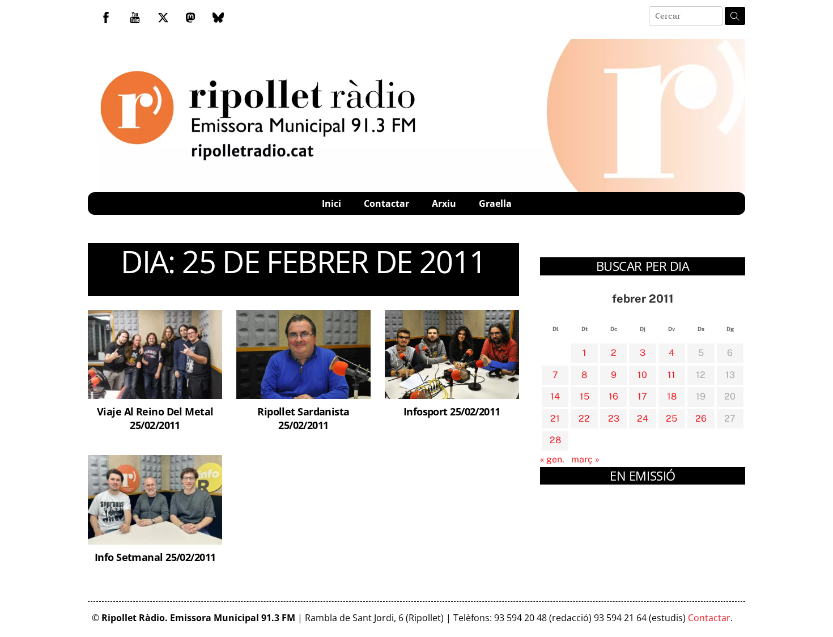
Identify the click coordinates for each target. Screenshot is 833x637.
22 (584, 418)
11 (671, 375)
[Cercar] (735, 16)
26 (701, 418)
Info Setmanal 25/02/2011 (155, 557)
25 (671, 418)
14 (555, 396)
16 (613, 396)
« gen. (552, 459)
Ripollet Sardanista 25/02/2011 (303, 418)
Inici (331, 203)
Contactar (386, 203)
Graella (495, 203)
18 (672, 396)
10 (642, 375)
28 (555, 440)
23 (613, 418)
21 (555, 418)
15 (584, 396)
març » (585, 459)
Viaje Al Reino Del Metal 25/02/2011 (155, 418)
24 (642, 418)
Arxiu (444, 203)
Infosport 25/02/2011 (451, 411)
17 (642, 396)
